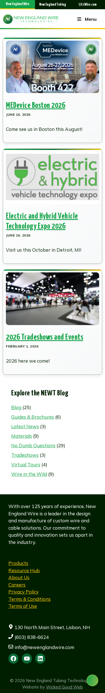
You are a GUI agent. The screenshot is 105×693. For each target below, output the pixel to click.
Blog (16, 407)
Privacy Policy (23, 592)
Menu (91, 19)
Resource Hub (24, 570)
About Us (18, 577)
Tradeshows (25, 455)
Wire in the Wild (29, 474)
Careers (16, 585)
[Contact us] (92, 680)
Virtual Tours (25, 464)
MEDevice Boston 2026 (35, 106)
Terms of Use (22, 606)
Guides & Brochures (32, 417)
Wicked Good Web (64, 687)
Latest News (25, 426)
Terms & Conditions (29, 599)
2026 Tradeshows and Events (44, 337)
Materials (21, 436)
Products (18, 563)
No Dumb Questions (33, 445)
